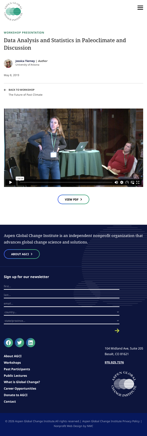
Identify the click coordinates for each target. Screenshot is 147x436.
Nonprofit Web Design (68, 426)
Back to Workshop (21, 89)
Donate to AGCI (15, 395)
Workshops (12, 362)
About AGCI (12, 356)
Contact (10, 401)
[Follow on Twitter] (19, 342)
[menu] (140, 7)
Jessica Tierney (25, 61)
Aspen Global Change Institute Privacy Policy (111, 421)
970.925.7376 (114, 362)
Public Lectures (15, 375)
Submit (61, 330)
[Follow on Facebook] (8, 342)
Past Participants (17, 369)
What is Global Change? (22, 382)
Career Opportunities (20, 388)
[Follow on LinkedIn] (30, 342)
